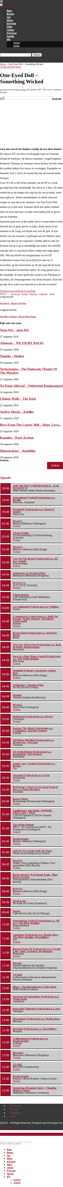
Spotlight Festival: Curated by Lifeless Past (34, 671)
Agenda (10, 36)
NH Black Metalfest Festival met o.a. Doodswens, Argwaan (33, 741)
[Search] (1, 51)
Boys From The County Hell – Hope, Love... (30, 425)
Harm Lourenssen (9, 1127)
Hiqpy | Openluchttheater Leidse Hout (34, 987)
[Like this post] (8, 294)
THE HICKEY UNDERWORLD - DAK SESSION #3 (36, 487)
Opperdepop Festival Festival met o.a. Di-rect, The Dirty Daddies (36, 922)
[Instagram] (6, 61)
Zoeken (4, 460)
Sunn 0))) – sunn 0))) (14, 330)
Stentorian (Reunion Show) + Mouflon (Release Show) (34, 1089)
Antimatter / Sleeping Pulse (28, 685)
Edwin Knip (20, 89)
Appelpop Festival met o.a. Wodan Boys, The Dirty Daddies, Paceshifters (36, 936)
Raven (16, 911)
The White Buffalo (23, 824)
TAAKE (17, 974)
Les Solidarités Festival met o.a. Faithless (36, 606)
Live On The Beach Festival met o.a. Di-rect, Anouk (35, 560)
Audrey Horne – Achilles (17, 412)
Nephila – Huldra (12, 356)
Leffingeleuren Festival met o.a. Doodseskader (30, 1039)
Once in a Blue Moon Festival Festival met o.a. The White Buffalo (36, 657)
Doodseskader (21, 838)
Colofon (16, 46)
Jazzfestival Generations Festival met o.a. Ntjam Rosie (36, 997)
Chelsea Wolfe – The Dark (18, 398)
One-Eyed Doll (27, 291)
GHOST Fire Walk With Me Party (32, 850)
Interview (11, 23)
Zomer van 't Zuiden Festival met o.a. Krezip (34, 764)
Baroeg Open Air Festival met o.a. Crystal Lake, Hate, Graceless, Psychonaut (36, 950)
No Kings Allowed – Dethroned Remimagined (31, 386)
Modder (17, 695)
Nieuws (10, 14)
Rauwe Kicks (20, 798)
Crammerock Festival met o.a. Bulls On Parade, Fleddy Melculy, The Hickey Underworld (35, 619)
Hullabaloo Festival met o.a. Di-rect (33, 716)
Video (9, 27)
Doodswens (19, 901)
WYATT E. (19, 582)
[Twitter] (4, 61)
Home (9, 11)
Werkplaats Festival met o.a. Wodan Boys (36, 1018)
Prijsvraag (12, 33)
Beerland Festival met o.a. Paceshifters (34, 1028)
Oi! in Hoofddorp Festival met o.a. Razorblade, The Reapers (32, 753)
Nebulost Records (9, 291)
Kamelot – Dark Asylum (17, 437)
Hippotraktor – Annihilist (17, 451)
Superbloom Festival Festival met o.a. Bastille (34, 498)
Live (9, 17)
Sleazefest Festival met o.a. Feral (31, 775)
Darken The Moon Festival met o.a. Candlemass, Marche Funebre (33, 729)
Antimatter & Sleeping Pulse (29, 573)
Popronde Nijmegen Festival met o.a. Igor (36, 1008)
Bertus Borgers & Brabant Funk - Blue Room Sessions (35, 876)
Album (10, 20)
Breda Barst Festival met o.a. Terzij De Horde (35, 634)
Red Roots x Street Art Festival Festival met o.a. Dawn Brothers (35, 788)
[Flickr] (9, 61)
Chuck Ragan (21, 532)
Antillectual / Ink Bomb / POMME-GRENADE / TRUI (33, 811)
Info (8, 39)
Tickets (16, 525)
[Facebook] (1, 61)
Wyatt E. (18, 521)
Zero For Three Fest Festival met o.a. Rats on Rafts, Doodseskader (37, 645)
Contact (16, 43)
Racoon (17, 963)
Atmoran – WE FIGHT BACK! (22, 343)
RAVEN (17, 888)
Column (10, 30)
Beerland (18, 1052)
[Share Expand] (55, 294)
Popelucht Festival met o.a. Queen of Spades (33, 510)
